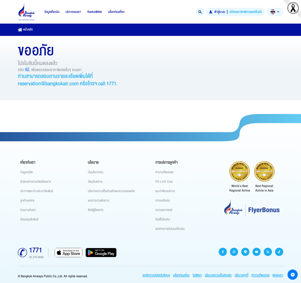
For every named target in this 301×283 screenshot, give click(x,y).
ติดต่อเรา (278, 275)
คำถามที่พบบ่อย (260, 275)
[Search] (200, 12)
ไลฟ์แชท (197, 275)
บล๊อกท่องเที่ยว (181, 275)
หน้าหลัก (28, 29)
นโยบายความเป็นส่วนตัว (218, 275)
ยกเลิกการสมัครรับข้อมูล (156, 275)
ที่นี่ (27, 69)
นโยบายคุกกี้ (241, 275)
